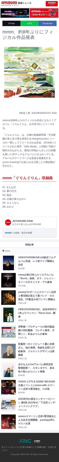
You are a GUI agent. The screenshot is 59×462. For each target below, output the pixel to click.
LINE (29, 23)
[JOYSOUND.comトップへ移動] (52, 3)
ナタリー (15, 5)
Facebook (47, 23)
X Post (11, 23)
